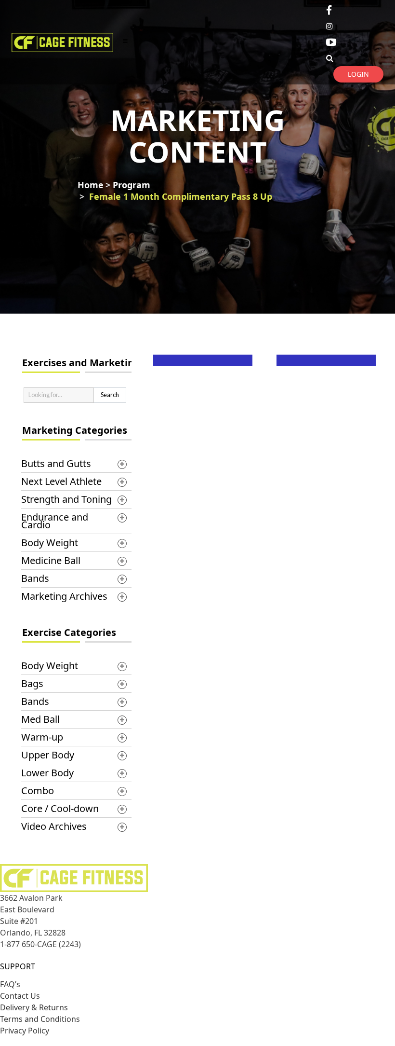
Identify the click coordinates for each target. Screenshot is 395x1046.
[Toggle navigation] (125, 42)
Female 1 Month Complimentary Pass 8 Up (180, 196)
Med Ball (40, 719)
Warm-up (42, 736)
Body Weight (49, 542)
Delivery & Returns (34, 1007)
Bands (35, 578)
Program (131, 185)
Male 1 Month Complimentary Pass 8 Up (329, 412)
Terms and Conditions (40, 1019)
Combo (37, 790)
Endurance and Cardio (54, 520)
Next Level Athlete (61, 481)
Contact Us (20, 996)
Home (91, 185)
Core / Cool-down (60, 808)
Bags (32, 683)
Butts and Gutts (56, 463)
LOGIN (358, 74)
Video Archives (54, 826)
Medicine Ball (50, 560)
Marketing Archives (64, 596)
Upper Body (47, 754)
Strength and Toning (66, 499)
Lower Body (47, 772)
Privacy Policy (24, 1030)
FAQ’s (10, 984)
